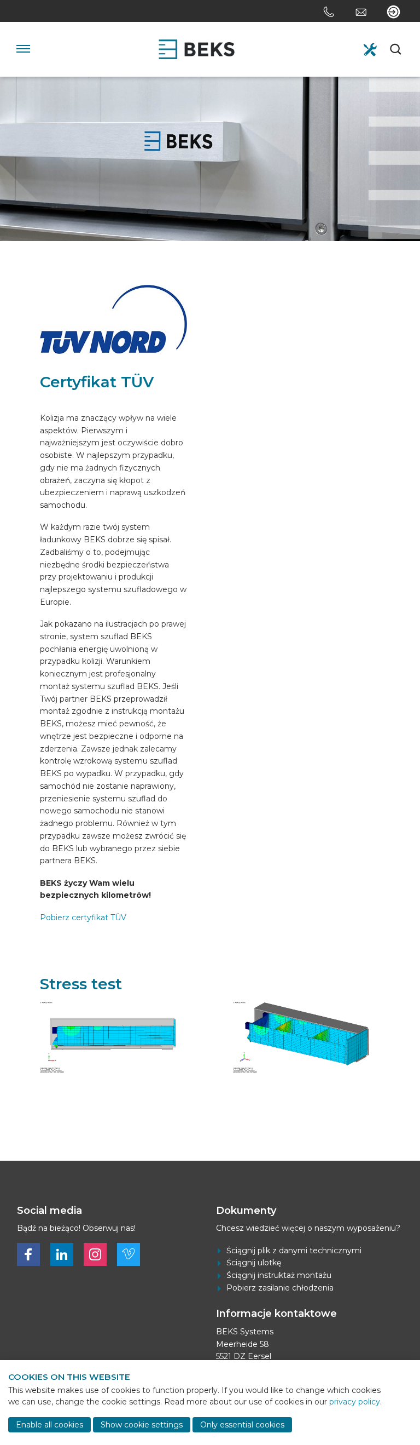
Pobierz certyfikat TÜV (83, 917)
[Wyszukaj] (396, 49)
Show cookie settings (142, 1425)
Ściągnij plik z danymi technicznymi (293, 1250)
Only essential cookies (242, 1425)
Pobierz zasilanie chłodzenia (280, 1288)
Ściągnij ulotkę (253, 1263)
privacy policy (354, 1402)
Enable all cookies (49, 1425)
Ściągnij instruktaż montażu (278, 1275)
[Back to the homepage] (196, 49)
